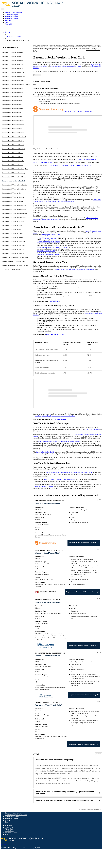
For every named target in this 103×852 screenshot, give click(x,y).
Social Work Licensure (12, 816)
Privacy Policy (9, 829)
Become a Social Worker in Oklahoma (13, 197)
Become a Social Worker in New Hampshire (15, 169)
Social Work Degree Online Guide (16, 815)
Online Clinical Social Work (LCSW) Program (52, 247)
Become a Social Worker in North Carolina (14, 185)
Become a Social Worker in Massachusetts (14, 137)
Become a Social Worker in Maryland (13, 133)
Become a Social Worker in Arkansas (12, 64)
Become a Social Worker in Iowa (11, 112)
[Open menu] (2, 9)
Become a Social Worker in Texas (12, 225)
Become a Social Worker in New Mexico (14, 177)
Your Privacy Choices (11, 833)
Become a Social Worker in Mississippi (13, 149)
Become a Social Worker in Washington (13, 241)
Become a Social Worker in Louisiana (13, 125)
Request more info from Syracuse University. (78, 111)
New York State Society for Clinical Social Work (59, 479)
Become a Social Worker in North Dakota (14, 189)
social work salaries (59, 419)
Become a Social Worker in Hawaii (12, 96)
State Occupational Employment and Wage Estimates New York (55, 416)
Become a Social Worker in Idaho (12, 100)
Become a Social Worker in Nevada (12, 165)
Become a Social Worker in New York (13, 181)
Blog (6, 822)
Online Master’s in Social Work (47, 238)
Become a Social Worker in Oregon (12, 201)
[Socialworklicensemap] (32, 7)
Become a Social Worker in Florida (12, 88)
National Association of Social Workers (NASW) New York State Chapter (68, 472)
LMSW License (54, 301)
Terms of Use (9, 827)
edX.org (3, 844)
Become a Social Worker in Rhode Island (14, 209)
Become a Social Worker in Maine (12, 129)
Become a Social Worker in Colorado (13, 72)
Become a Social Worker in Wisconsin (13, 249)
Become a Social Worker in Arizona (12, 60)
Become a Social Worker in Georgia (12, 92)
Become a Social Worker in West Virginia (14, 245)
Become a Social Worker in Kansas (12, 116)
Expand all (98, 753)
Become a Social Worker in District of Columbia (16, 84)
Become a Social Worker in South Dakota (14, 217)
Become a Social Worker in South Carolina (14, 213)
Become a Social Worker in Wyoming (13, 253)
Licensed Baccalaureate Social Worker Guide (15, 257)
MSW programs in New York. (50, 235)
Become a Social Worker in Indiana (12, 108)
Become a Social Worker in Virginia (12, 237)
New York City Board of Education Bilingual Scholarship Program (59, 441)
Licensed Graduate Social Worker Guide (13, 261)
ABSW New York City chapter (43, 486)
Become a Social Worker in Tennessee (13, 221)
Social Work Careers (11, 818)
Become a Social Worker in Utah (11, 229)
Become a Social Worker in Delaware (13, 80)
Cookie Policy (9, 831)
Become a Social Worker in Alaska (12, 56)
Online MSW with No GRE (46, 251)
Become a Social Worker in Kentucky (13, 120)
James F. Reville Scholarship (45, 452)
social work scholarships (92, 429)
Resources (8, 820)
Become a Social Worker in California (13, 68)
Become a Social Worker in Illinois (12, 104)
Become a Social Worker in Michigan (13, 141)
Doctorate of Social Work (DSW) (48, 254)
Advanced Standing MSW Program (48, 242)
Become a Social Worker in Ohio (11, 193)
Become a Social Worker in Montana (12, 157)
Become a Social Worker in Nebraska (13, 161)
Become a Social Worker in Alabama (12, 52)
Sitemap (7, 834)
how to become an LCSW (55, 334)
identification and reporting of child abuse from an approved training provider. (67, 200)
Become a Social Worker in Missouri (12, 153)
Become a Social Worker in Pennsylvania (14, 205)
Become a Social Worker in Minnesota (13, 145)
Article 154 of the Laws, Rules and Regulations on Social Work (70, 165)
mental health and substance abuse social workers (65, 66)
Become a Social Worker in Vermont (12, 233)
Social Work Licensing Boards (11, 269)
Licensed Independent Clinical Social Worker (15, 265)
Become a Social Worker (13, 813)
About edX (8, 825)
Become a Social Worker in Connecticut (13, 76)
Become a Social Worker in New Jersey (13, 173)
